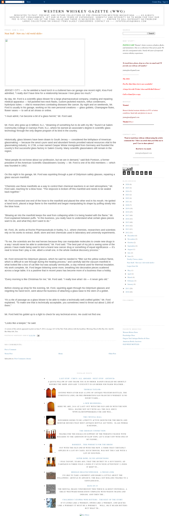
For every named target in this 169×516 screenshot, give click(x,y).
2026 (128, 184)
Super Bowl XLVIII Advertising (92, 458)
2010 (128, 292)
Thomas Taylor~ (92, 389)
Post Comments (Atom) (22, 358)
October (131, 242)
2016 (128, 219)
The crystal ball (92, 417)
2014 (128, 225)
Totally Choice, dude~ (135, 259)
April (130, 274)
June (129, 256)
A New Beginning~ (92, 403)
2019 (128, 208)
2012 (128, 232)
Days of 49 (92, 486)
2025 (128, 188)
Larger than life (132, 266)
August (130, 249)
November (131, 239)
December (131, 235)
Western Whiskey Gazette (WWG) (84, 11)
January (130, 284)
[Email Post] (38, 335)
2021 (128, 201)
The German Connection (92, 431)
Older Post (112, 353)
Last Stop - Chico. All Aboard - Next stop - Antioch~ (87, 378)
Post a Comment (10, 349)
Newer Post (9, 353)
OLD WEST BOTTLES (131, 344)
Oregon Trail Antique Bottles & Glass (136, 338)
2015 (128, 222)
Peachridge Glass (129, 335)
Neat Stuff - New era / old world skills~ (24, 33)
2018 (128, 212)
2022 (128, 198)
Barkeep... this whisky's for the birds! (92, 444)
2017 (128, 215)
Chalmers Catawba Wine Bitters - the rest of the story (92, 499)
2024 (128, 191)
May (129, 270)
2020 (128, 205)
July (129, 253)
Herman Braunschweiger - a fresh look (92, 472)
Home (60, 353)
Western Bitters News (130, 332)
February (131, 281)
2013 (128, 229)
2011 (128, 288)
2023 (128, 194)
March (130, 277)
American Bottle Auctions (132, 341)
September (131, 246)
